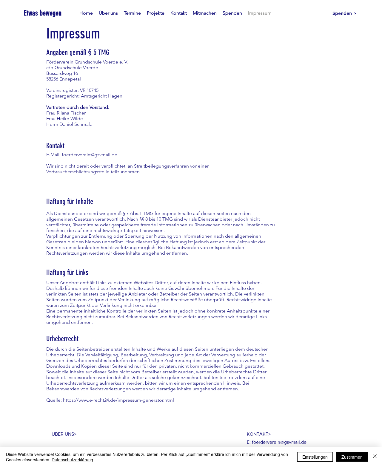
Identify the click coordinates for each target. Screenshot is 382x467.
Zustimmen (352, 457)
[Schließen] (374, 456)
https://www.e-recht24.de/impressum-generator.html (118, 400)
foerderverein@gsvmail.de (89, 154)
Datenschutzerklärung (72, 460)
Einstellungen (315, 457)
